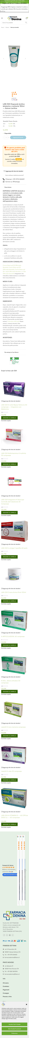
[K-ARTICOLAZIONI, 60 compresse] (14, 618)
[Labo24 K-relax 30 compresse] (14, 753)
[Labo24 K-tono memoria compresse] (14, 708)
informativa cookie (12, 1018)
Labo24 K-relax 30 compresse (11, 771)
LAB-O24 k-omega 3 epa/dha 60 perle (14, 548)
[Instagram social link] (7, 935)
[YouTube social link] (10, 935)
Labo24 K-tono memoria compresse (13, 727)
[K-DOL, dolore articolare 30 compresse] (14, 662)
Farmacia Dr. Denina (7, 865)
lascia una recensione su (10, 874)
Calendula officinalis (13, 321)
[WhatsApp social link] (13, 935)
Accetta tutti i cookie (14, 1024)
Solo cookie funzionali (14, 1029)
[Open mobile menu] (2, 18)
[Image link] (14, 915)
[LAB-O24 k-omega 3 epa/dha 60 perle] (14, 529)
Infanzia (7, 27)
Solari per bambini (15, 27)
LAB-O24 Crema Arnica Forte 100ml (13, 592)
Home (2, 27)
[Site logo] (14, 18)
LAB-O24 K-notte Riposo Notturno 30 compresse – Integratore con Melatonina (14, 407)
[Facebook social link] (4, 935)
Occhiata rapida (6, 420)
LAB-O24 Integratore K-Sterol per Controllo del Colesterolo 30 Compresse (12, 502)
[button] (26, 1004)
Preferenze (14, 1033)
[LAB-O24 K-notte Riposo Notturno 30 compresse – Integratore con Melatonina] (14, 386)
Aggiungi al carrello (18, 137)
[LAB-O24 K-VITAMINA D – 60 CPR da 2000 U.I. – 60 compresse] (14, 797)
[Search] (26, 22)
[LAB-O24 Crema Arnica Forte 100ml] (14, 574)
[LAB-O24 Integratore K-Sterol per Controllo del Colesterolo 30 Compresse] (14, 481)
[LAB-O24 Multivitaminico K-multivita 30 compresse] (14, 435)
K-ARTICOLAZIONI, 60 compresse (13, 636)
